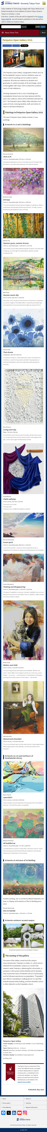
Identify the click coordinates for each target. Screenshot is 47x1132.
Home (4, 1099)
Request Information (32, 1107)
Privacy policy (6, 1103)
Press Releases (7, 1107)
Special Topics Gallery (24, 1082)
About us (28, 1099)
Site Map (28, 1103)
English (43, 27)
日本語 (38, 27)
